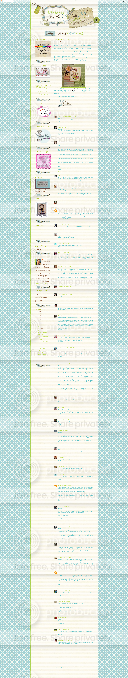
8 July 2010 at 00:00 (65, 526)
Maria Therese (61, 202)
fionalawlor (60, 286)
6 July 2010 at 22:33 (69, 202)
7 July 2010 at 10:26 (67, 363)
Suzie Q (59, 127)
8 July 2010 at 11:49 (71, 544)
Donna (59, 315)
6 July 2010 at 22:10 (65, 142)
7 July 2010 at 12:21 (67, 407)
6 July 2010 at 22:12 (65, 175)
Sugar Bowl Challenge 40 (43, 332)
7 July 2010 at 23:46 (65, 506)
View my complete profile (41, 283)
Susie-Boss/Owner (43, 90)
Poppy (59, 617)
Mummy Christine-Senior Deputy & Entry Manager (43, 92)
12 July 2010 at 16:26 (68, 640)
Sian (59, 234)
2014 (38, 311)
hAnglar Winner (41, 339)
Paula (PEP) (60, 210)
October (40, 325)
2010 (38, 319)
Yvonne (59, 335)
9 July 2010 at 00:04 (67, 557)
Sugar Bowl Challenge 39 (43, 348)
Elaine (44, 259)
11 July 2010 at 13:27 (68, 601)
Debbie (59, 186)
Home (74, 670)
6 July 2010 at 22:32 (65, 186)
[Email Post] (59, 106)
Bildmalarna (61, 108)
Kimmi (59, 142)
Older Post (91, 670)
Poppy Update (41, 334)
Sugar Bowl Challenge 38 (43, 354)
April (39, 360)
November (40, 323)
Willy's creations (61, 294)
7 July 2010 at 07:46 (65, 315)
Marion (59, 590)
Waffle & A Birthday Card (43, 350)
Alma (59, 629)
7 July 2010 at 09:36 (71, 347)
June (39, 357)
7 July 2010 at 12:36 (66, 419)
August (39, 328)
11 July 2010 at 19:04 (65, 629)
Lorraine (60, 224)
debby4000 (60, 397)
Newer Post (56, 670)
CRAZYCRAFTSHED (62, 116)
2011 (38, 317)
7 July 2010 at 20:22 (67, 466)
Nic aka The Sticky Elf (62, 485)
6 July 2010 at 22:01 (71, 116)
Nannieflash (60, 407)
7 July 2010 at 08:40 (65, 335)
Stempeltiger (60, 601)
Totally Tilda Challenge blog (42, 87)
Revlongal (60, 557)
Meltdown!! (40, 352)
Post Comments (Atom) (64, 672)
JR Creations (60, 266)
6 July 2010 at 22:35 (67, 210)
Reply (59, 123)
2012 (38, 315)
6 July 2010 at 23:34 (66, 243)
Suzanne (59, 419)
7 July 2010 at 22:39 (72, 485)
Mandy (59, 526)
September (40, 326)
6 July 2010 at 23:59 (65, 252)
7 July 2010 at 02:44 (68, 266)
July (39, 330)
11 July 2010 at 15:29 (65, 617)
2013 (38, 313)
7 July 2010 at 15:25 (67, 430)
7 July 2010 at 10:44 (67, 397)
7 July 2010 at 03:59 (67, 286)
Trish (59, 572)
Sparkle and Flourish (62, 347)
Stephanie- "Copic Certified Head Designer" (43, 95)
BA (58, 457)
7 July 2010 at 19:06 (64, 457)
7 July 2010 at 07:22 (68, 305)
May (39, 359)
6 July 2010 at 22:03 (66, 127)
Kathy (59, 252)
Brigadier (60, 430)
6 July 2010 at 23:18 (64, 234)
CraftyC (59, 243)
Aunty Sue (60, 466)
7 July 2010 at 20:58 (66, 474)
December (40, 321)
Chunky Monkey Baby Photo (44, 345)
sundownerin (60, 305)
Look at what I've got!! (42, 346)
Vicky (59, 175)
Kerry (59, 506)
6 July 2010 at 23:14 (66, 224)
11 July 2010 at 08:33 (66, 590)
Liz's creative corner (62, 544)
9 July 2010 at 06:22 (65, 572)
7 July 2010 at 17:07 (67, 448)
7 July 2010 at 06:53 (69, 294)
